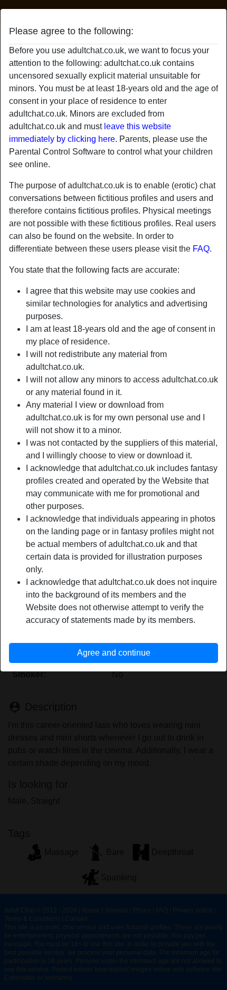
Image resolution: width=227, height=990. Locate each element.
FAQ (201, 248)
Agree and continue (113, 652)
